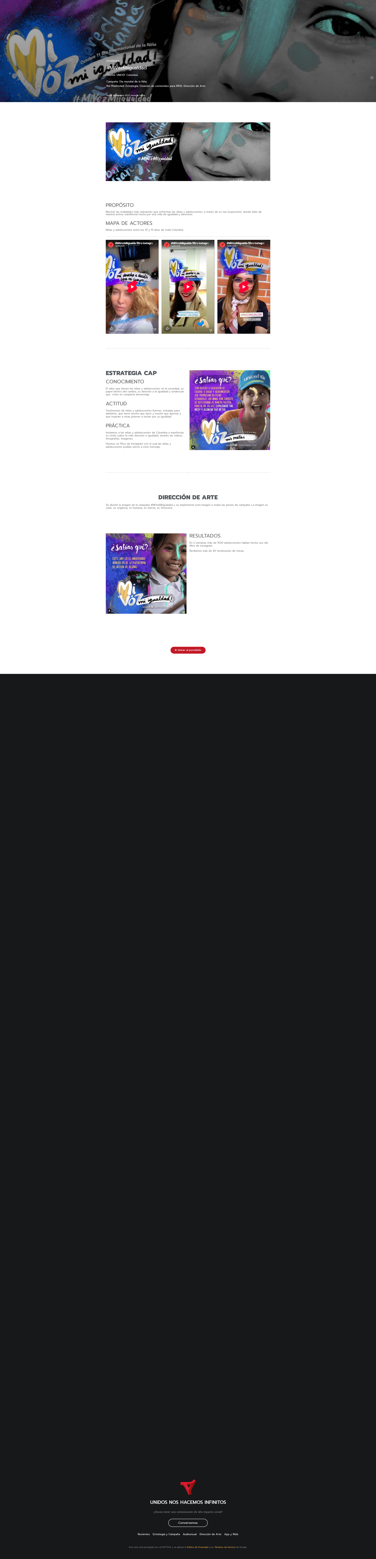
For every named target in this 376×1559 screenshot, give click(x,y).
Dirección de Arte (210, 1534)
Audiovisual (190, 1534)
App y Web (231, 1534)
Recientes (144, 1534)
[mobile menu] (372, 77)
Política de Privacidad (197, 1547)
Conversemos (188, 1523)
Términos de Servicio (224, 1547)
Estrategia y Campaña (166, 1534)
